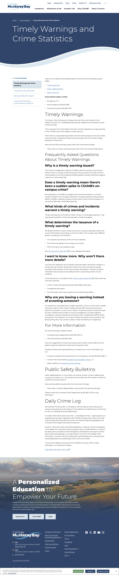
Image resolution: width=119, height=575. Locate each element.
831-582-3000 (19, 554)
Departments (58, 3)
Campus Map (19, 546)
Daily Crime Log (53, 93)
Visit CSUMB (36, 516)
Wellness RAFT (50, 541)
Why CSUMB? (83, 9)
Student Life (69, 9)
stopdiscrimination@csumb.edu (79, 360)
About (67, 3)
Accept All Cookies (103, 571)
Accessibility (68, 542)
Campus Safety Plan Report (24, 96)
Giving (74, 3)
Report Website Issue (71, 532)
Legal (66, 545)
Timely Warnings (53, 85)
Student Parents (50, 547)
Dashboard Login (95, 3)
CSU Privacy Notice (70, 549)
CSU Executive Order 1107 (57, 251)
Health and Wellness (51, 544)
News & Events (98, 9)
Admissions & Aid (54, 9)
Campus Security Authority (70, 363)
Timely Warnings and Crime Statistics (24, 84)
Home (15, 20)
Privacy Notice (12, 573)
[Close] (116, 571)
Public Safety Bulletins (55, 89)
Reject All (90, 571)
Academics (39, 9)
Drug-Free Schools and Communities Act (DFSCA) (23, 102)
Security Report (25, 20)
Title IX (66, 539)
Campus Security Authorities (24, 91)
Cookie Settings (69, 552)
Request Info (20, 516)
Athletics (82, 3)
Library (47, 551)
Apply (49, 3)
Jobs (65, 555)
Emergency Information (53, 532)
